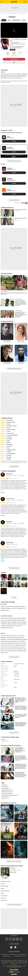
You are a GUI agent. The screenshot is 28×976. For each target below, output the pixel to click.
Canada (15, 663)
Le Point (8, 424)
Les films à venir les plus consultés (14, 904)
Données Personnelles (23, 961)
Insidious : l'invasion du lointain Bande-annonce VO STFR (21, 857)
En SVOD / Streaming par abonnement (11, 132)
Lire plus (3, 492)
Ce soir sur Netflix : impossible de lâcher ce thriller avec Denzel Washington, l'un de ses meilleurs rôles (20, 749)
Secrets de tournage (8, 602)
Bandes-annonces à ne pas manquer (14, 861)
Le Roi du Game (4, 895)
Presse (8, 52)
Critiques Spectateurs (8, 471)
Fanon (4, 739)
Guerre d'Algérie (5, 786)
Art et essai (5, 798)
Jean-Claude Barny (15, 42)
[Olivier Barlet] (3, 475)
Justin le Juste (4, 900)
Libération (9, 455)
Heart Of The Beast (4, 886)
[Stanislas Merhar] (7, 353)
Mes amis (20, 52)
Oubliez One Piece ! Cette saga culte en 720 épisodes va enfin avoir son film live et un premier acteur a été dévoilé (21, 708)
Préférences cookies (14, 961)
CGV (26, 960)
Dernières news (6, 273)
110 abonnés (8, 523)
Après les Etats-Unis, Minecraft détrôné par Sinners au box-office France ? (14, 293)
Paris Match (9, 438)
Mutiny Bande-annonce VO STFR (7, 820)
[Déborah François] (21, 331)
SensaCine (12, 954)
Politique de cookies (5, 961)
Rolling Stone (10, 444)
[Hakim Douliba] (3, 543)
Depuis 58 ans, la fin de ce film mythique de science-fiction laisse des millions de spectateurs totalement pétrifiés (21, 700)
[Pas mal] (3, 429)
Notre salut (3, 883)
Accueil (2, 13)
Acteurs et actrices (7, 321)
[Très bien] (3, 420)
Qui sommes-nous (8, 960)
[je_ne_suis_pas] (3, 499)
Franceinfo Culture (11, 422)
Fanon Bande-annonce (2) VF (21, 219)
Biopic (25, 39)
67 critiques (13, 500)
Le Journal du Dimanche (12, 435)
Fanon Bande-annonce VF (21, 209)
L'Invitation (12, 867)
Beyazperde (21, 954)
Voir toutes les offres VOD (14, 200)
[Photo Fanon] (4, 577)
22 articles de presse (14, 466)
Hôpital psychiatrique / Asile (8, 790)
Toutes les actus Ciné (14, 732)
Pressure (2, 888)
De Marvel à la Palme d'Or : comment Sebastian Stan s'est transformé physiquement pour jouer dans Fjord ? (21, 724)
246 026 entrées (17, 676)
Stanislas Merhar (17, 47)
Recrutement (15, 960)
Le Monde (9, 451)
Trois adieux (3, 898)
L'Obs (8, 447)
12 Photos (14, 597)
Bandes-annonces (7, 207)
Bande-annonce (13, 872)
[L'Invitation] (5, 873)
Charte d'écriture (12, 963)
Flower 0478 (9, 521)
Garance (2, 893)
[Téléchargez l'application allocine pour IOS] (12, 947)
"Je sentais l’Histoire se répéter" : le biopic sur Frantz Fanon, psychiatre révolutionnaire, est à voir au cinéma (20, 303)
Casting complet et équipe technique (14, 368)
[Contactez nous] (21, 939)
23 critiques (8, 544)
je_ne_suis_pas (10, 498)
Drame (11, 40)
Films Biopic (15, 13)
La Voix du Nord (10, 433)
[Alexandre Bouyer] (7, 331)
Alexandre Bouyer (16, 46)
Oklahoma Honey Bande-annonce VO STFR (7, 839)
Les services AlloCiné (20, 963)
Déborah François (21, 340)
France (23, 663)
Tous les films (10, 13)
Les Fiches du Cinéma (12, 425)
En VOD (3, 164)
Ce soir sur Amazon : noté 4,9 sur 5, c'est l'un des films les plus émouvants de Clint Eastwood (21, 716)
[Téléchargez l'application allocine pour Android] (16, 947)
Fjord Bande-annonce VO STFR (21, 820)
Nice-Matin (9, 457)
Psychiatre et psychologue (8, 791)
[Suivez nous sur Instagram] (14, 939)
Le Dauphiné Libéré (11, 449)
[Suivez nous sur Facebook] (7, 939)
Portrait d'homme (6, 796)
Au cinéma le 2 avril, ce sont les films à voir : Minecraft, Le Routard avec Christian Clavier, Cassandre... (21, 314)
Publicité (19, 960)
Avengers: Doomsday (5, 890)
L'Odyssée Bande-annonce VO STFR (7, 857)
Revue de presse (17, 462)
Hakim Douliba (9, 542)
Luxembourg (19, 663)
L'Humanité (9, 446)
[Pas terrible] (3, 446)
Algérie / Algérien (6, 788)
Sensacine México (18, 956)
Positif (8, 440)
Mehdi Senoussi (21, 362)
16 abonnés (8, 500)
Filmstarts (3, 954)
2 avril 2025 (12, 39)
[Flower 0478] (3, 522)
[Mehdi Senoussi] (21, 353)
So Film (8, 427)
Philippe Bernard (15, 43)
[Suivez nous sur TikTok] (17, 939)
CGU (23, 960)
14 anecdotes (16, 674)
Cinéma (5, 13)
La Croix (8, 431)
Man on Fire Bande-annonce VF (21, 839)
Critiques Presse (7, 418)
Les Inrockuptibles (11, 453)
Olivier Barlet (9, 474)
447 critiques (14, 475)
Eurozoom (16, 665)
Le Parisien (9, 436)
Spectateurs (14, 52)
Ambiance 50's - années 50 (8, 793)
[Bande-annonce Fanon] (5, 44)
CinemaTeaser (10, 420)
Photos (3, 572)
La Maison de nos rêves (5, 881)
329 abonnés (8, 475)
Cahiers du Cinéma (11, 429)
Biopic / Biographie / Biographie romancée (10, 795)
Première (9, 442)
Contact (2, 960)
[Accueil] (13, 2)
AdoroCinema (6, 956)
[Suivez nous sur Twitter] (10, 939)
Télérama (9, 459)
